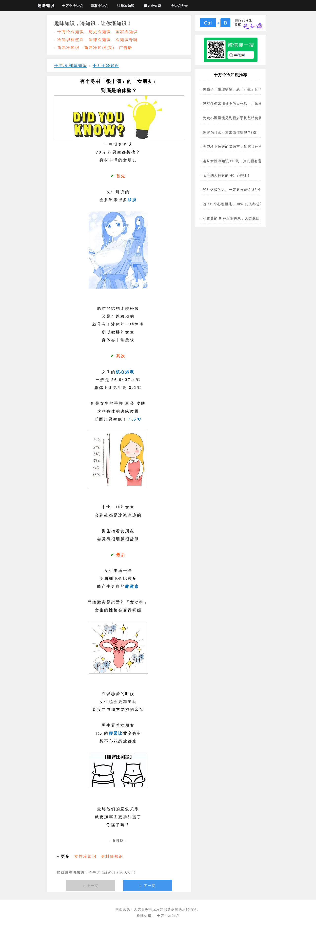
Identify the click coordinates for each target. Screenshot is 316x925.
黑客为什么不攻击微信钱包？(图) (230, 132)
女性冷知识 (85, 856)
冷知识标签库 (70, 39)
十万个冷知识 (72, 5)
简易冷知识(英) (99, 47)
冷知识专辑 (127, 39)
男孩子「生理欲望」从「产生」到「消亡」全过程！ (245, 88)
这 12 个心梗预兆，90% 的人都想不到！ (237, 203)
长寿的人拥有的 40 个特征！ (227, 175)
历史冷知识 (152, 5)
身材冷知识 (112, 856)
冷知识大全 (179, 5)
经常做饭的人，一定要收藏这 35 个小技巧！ (239, 189)
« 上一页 (91, 885)
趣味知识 (46, 5)
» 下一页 (148, 885)
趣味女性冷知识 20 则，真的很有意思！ (236, 160)
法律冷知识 (126, 5)
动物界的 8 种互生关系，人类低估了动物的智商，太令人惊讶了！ (257, 218)
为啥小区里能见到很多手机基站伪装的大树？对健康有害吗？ (253, 117)
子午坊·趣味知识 (70, 65)
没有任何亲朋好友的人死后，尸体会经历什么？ (242, 103)
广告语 (125, 47)
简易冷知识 (68, 47)
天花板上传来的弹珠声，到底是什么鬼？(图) (239, 146)
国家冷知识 (99, 5)
